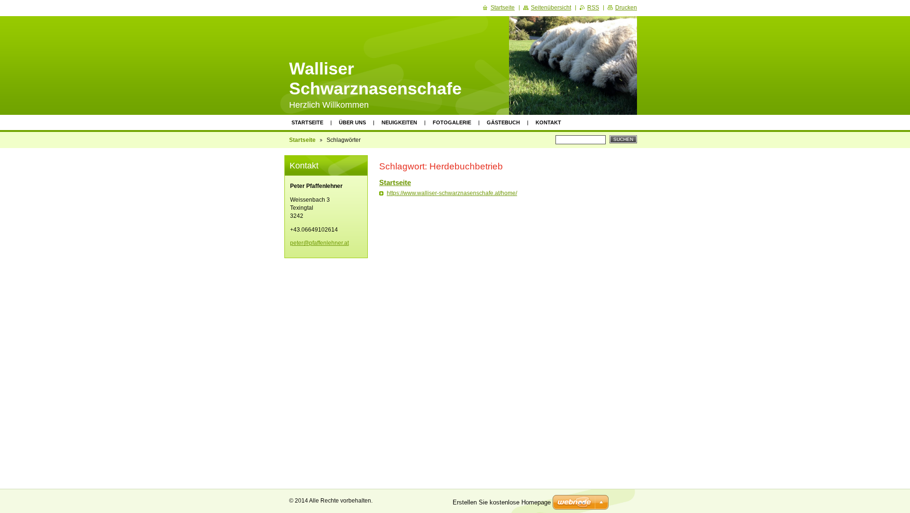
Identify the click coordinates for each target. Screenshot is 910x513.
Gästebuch (503, 122)
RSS (593, 7)
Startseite (307, 122)
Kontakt (548, 122)
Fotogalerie (452, 122)
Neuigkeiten (399, 122)
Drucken (626, 7)
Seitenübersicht (551, 7)
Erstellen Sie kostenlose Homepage (502, 502)
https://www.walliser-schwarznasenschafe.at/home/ (452, 193)
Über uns (352, 122)
